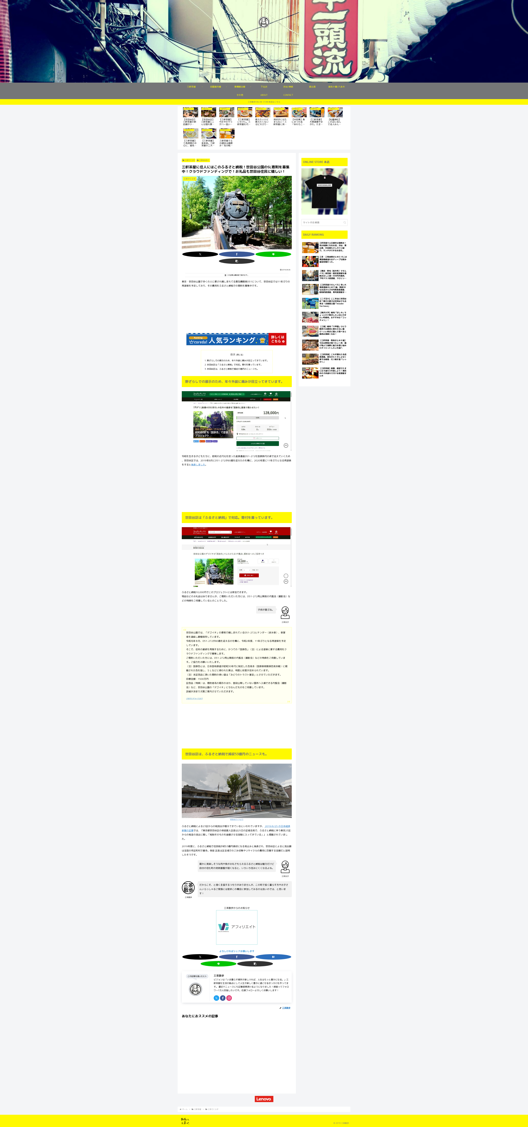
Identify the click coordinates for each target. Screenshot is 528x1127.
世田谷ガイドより (236, 819)
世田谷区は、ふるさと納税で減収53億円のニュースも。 (233, 369)
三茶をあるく (204, 160)
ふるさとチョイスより (194, 698)
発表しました (198, 464)
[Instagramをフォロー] (229, 998)
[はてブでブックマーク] (273, 957)
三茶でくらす (190, 160)
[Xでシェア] (200, 254)
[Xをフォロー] (216, 998)
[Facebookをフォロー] (223, 998)
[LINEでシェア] (273, 254)
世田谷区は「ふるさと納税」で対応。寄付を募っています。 (235, 364)
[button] (237, 261)
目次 (232, 354)
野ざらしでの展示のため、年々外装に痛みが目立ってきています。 (238, 360)
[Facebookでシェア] (237, 254)
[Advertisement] (237, 310)
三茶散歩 (219, 975)
